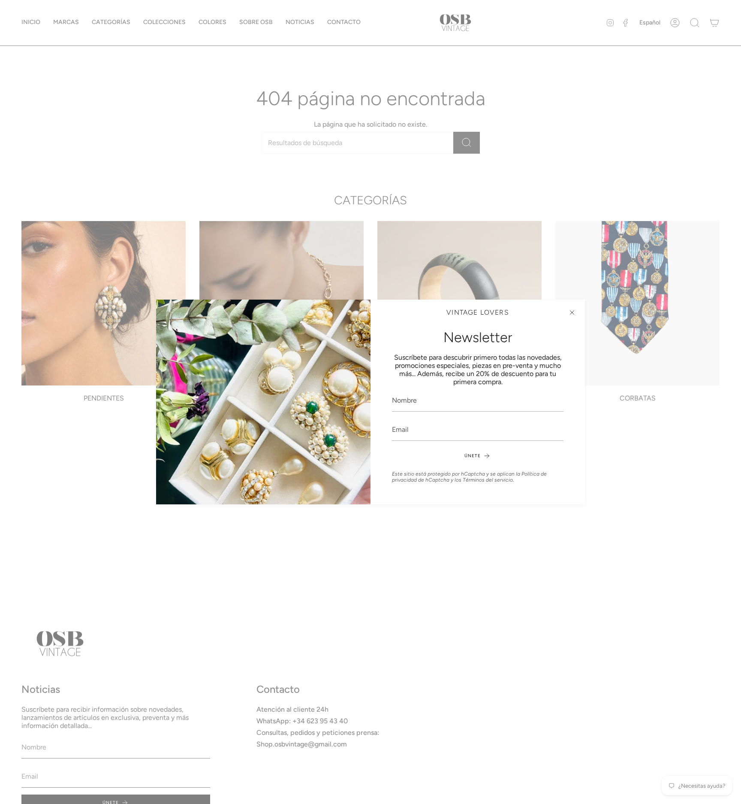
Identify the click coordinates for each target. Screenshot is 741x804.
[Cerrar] (572, 312)
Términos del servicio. (488, 480)
